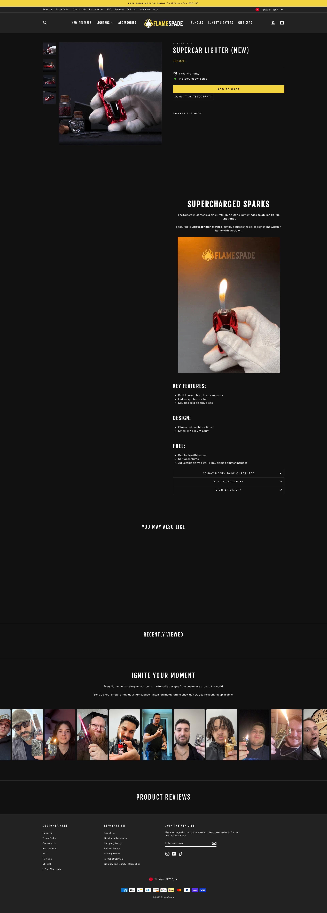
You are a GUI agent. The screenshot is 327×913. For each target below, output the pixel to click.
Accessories (127, 22)
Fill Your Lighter (229, 481)
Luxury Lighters (220, 22)
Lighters (104, 22)
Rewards (47, 9)
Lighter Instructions (115, 838)
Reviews (119, 9)
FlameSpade (183, 43)
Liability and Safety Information (122, 863)
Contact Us (79, 9)
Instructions (96, 9)
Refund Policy (112, 848)
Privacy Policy (112, 853)
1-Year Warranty (148, 9)
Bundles (197, 22)
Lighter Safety (228, 489)
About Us (109, 832)
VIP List (131, 9)
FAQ (108, 9)
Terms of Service (113, 858)
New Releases (81, 22)
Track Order (62, 9)
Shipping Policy (113, 843)
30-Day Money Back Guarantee (228, 473)
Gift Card (245, 22)
